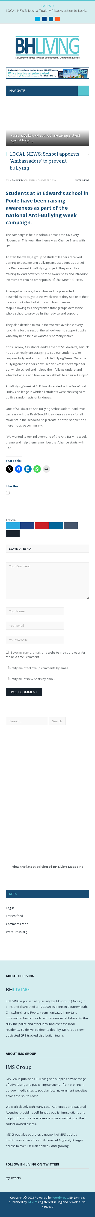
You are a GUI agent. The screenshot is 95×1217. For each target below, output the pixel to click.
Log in (10, 908)
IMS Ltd (33, 1202)
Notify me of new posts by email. (32, 679)
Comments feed (17, 924)
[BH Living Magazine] (47, 46)
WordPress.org (16, 932)
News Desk (17, 180)
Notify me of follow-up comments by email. (39, 668)
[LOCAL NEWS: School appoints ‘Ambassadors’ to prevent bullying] (47, 126)
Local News (81, 180)
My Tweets (13, 1178)
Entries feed (14, 916)
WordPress (60, 1197)
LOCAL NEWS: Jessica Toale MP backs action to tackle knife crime (49, 11)
